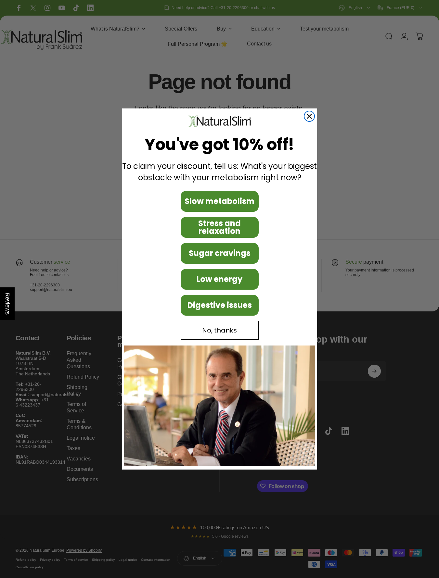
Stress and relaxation (219, 227)
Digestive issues (219, 305)
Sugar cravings (220, 253)
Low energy (219, 279)
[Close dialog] (309, 116)
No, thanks (219, 330)
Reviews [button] (7, 304)
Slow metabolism (219, 201)
